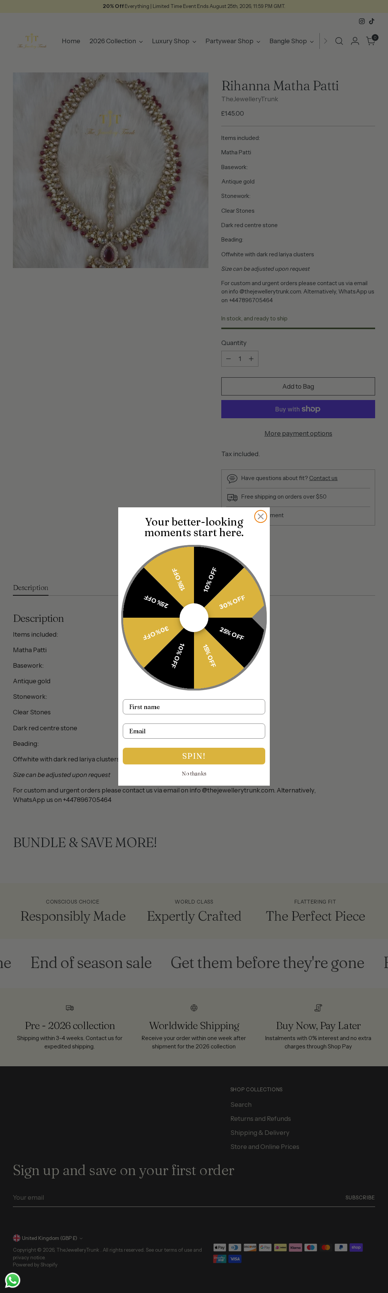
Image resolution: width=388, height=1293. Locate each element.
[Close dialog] (261, 516)
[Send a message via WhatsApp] (13, 1280)
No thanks (194, 773)
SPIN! (194, 756)
